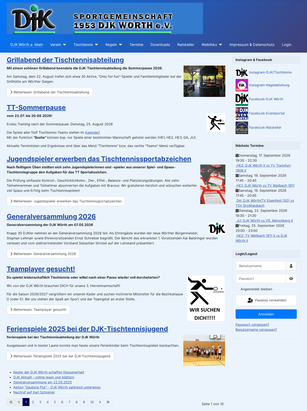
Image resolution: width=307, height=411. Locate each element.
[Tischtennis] (95, 44)
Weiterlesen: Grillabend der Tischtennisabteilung (50, 92)
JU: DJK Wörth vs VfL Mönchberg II (264, 220)
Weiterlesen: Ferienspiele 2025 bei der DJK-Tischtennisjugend (61, 356)
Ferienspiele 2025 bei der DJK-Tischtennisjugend (87, 329)
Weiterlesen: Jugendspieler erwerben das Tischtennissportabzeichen (67, 201)
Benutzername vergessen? (256, 329)
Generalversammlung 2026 (51, 216)
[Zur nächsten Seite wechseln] (100, 402)
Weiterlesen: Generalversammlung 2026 (44, 254)
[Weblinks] (219, 44)
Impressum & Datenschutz (252, 44)
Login (287, 44)
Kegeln (111, 44)
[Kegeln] (119, 44)
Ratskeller (185, 44)
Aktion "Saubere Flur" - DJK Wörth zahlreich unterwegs (56, 387)
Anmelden (266, 314)
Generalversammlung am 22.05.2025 (42, 382)
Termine (136, 44)
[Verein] (63, 44)
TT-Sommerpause (36, 107)
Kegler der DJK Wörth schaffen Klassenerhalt (48, 372)
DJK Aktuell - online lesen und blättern (43, 377)
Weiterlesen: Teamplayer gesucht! (39, 309)
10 (92, 402)
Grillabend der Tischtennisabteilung (65, 60)
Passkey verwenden (270, 300)
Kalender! (92, 132)
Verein (55, 44)
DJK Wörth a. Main (26, 44)
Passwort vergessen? (252, 324)
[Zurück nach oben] (300, 403)
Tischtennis (83, 44)
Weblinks (209, 44)
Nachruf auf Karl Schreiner (34, 392)
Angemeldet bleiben (256, 289)
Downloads (160, 44)
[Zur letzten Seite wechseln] (108, 402)
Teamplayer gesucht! (41, 269)
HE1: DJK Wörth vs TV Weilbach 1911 (265, 185)
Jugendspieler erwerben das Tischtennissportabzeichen (99, 159)
